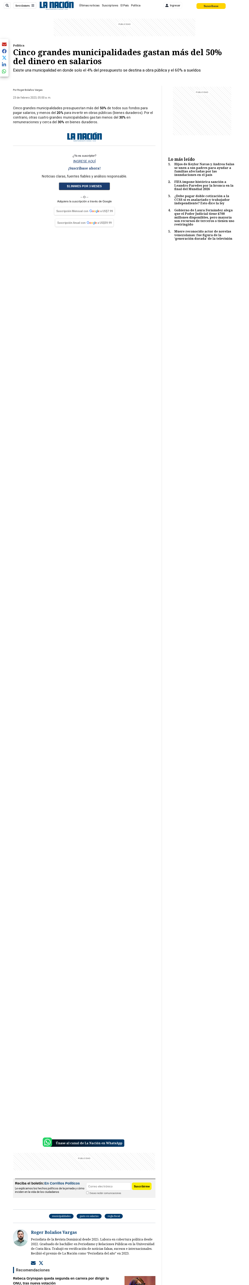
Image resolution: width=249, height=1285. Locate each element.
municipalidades (61, 1216)
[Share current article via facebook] (4, 51)
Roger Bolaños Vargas (30, 89)
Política (135, 5)
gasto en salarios (89, 1216)
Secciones (22, 5)
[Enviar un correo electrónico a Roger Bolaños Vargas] (33, 1262)
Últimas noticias (89, 5)
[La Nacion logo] (56, 5)
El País (125, 5)
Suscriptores (110, 5)
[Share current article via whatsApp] (4, 71)
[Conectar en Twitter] (41, 1262)
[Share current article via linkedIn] (4, 64)
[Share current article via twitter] (4, 57)
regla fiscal (114, 1216)
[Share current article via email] (4, 44)
